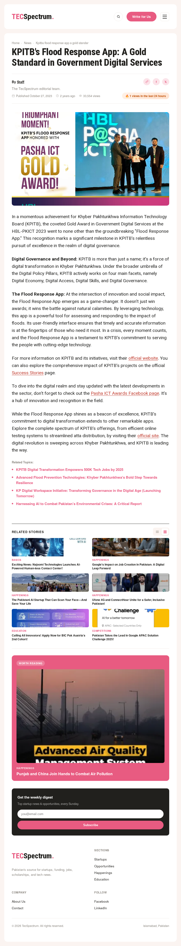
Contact (17, 908)
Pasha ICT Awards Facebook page (125, 393)
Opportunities (104, 866)
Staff (20, 81)
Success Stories (28, 372)
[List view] (157, 531)
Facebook (101, 901)
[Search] (118, 16)
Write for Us (141, 16)
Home (16, 43)
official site (148, 435)
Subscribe (90, 825)
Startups (100, 859)
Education (101, 879)
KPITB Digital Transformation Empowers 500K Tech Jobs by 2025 (69, 469)
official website (143, 358)
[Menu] (164, 16)
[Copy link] (146, 81)
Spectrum (33, 16)
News (27, 43)
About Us (18, 901)
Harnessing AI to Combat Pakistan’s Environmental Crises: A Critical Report (79, 503)
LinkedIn (100, 908)
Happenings (103, 872)
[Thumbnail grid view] (165, 531)
